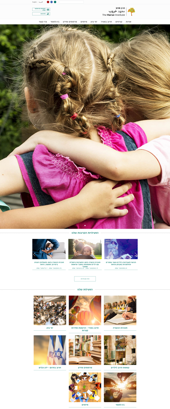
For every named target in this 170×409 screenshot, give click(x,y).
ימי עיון (94, 21)
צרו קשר (43, 21)
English (34, 2)
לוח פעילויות (85, 279)
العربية (41, 2)
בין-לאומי (55, 21)
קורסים (118, 21)
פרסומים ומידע (70, 21)
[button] (34, 254)
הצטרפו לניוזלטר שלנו (40, 9)
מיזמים (84, 21)
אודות (128, 21)
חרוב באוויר (106, 21)
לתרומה (42, 14)
